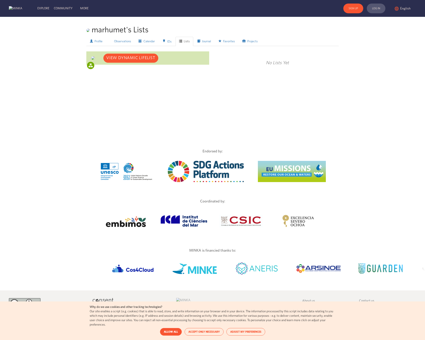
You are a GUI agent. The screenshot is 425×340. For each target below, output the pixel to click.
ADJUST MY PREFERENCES (245, 331)
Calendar (149, 41)
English (405, 8)
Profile (98, 41)
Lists (186, 41)
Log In (376, 8)
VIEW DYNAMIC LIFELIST (130, 58)
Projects (252, 41)
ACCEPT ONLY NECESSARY (204, 331)
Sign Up (353, 8)
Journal (206, 41)
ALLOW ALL (171, 331)
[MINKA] (15, 8)
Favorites (228, 41)
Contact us (366, 301)
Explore (43, 8)
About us (308, 301)
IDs (169, 41)
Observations (122, 41)
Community (63, 8)
